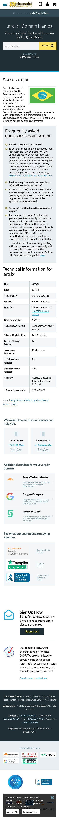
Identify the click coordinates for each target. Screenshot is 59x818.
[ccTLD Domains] (18, 12)
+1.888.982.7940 (29, 722)
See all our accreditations (33, 678)
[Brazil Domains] (26, 12)
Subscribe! (31, 631)
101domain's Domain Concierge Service (30, 175)
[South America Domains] (22, 12)
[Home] (14, 12)
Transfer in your (40, 312)
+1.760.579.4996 (35, 718)
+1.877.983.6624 (11, 718)
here (42, 255)
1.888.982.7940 (16, 445)
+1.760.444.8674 (43, 445)
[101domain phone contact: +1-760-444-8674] (40, 5)
